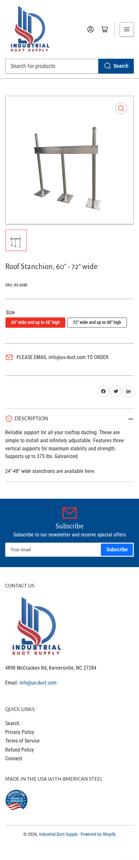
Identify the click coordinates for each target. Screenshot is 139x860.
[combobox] (69, 66)
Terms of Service (22, 741)
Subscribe (117, 549)
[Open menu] (127, 29)
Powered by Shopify (98, 834)
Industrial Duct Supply (58, 834)
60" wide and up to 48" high (35, 322)
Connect (13, 758)
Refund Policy (19, 750)
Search (120, 66)
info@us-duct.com (38, 683)
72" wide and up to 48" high (97, 322)
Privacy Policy (19, 732)
